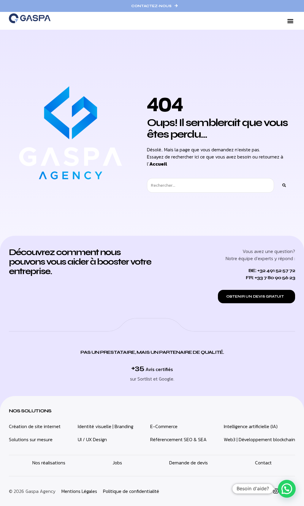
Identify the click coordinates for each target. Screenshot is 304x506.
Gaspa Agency (41, 491)
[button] (290, 21)
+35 (137, 368)
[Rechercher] (284, 185)
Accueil (158, 163)
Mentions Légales (79, 491)
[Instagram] (276, 491)
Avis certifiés (159, 369)
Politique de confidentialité (131, 491)
